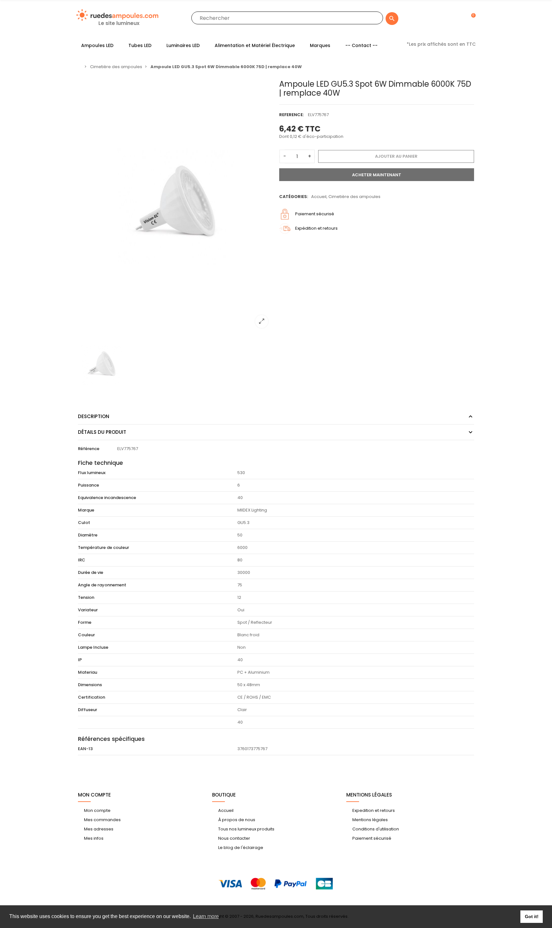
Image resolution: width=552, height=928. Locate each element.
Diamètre (87, 535)
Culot (84, 523)
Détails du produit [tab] (102, 432)
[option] (175, 206)
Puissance (88, 485)
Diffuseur (87, 710)
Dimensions (90, 685)
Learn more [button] (206, 916)
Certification (91, 697)
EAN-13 (85, 749)
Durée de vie (90, 572)
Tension (86, 597)
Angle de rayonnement (102, 585)
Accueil (318, 197)
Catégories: (293, 197)
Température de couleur (103, 547)
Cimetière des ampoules (354, 197)
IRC (81, 560)
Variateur (88, 610)
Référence (88, 449)
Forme (84, 622)
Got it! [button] (532, 916)
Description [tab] (93, 416)
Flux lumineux (91, 473)
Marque (86, 510)
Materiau (87, 672)
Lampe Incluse (93, 647)
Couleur (86, 635)
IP (80, 660)
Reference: (291, 115)
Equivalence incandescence (107, 498)
